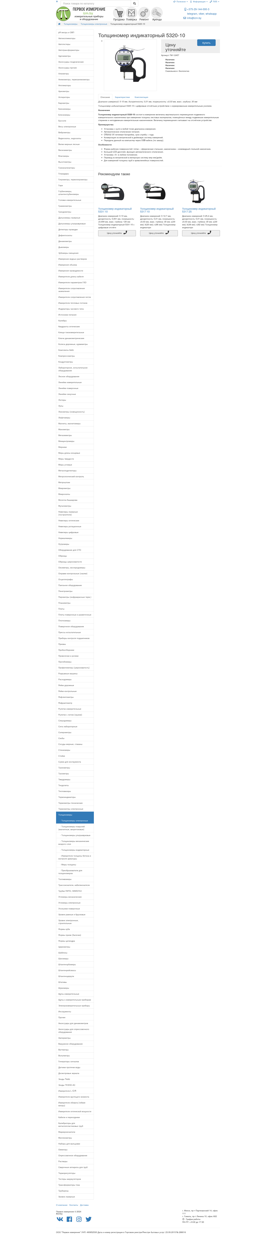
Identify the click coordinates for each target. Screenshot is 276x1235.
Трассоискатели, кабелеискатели (74, 885)
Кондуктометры (65, 361)
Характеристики (122, 97)
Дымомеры (63, 247)
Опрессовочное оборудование (72, 1155)
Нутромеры (63, 544)
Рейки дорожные (66, 685)
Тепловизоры (64, 791)
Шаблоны (62, 952)
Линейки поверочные (68, 388)
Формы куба (64, 929)
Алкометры (63, 73)
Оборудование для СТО (69, 549)
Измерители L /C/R (67, 1090)
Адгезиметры (64, 55)
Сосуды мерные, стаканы (70, 744)
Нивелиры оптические (68, 520)
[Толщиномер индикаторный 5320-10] (130, 65)
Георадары (63, 173)
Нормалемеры (65, 538)
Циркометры (64, 946)
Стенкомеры (64, 749)
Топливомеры (64, 879)
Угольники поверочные (69, 908)
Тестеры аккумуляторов (69, 1178)
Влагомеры (63, 155)
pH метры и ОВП (66, 32)
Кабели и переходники (69, 1117)
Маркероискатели (66, 1131)
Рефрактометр (65, 702)
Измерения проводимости (70, 270)
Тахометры (63, 773)
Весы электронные (67, 126)
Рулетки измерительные (69, 708)
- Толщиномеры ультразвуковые (74, 835)
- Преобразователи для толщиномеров (70, 872)
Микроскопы (64, 494)
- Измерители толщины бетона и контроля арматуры (74, 857)
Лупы (60, 405)
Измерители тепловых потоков (72, 302)
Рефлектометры (66, 697)
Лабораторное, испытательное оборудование (73, 369)
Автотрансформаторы (68, 50)
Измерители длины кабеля (71, 276)
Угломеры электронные (69, 902)
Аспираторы (64, 97)
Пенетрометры (65, 591)
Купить (206, 42)
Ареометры (63, 91)
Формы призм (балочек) (69, 934)
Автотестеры (64, 44)
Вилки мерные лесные (69, 144)
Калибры (62, 320)
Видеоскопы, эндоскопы (69, 138)
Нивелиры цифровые (68, 532)
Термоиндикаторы (67, 797)
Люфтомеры (64, 417)
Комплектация (141, 97)
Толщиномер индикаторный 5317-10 (157, 210)
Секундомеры (64, 720)
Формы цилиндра (66, 940)
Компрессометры (66, 355)
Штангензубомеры (67, 964)
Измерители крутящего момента (73, 1096)
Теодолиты (63, 785)
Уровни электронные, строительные (68, 922)
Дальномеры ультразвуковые (72, 223)
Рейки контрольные (67, 691)
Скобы (61, 738)
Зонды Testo (64, 1079)
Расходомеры (64, 679)
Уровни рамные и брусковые (71, 914)
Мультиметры (64, 505)
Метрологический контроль (71, 476)
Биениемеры (64, 108)
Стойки (61, 755)
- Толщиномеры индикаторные (73, 849)
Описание (105, 97)
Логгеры (62, 399)
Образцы (62, 555)
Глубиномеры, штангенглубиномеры (68, 192)
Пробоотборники (66, 649)
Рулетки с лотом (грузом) (70, 714)
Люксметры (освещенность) (71, 411)
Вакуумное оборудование (70, 1043)
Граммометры (65, 205)
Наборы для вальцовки (69, 1143)
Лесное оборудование (68, 376)
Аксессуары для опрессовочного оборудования (73, 1030)
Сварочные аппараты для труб (73, 1167)
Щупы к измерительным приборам (74, 999)
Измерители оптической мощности (74, 1111)
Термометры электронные (70, 808)
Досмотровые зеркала (68, 1073)
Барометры (63, 102)
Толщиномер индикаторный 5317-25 (199, 210)
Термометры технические (70, 802)
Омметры (62, 1149)
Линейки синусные (67, 394)
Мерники (62, 446)
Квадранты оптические (69, 326)
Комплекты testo (66, 349)
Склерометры (64, 732)
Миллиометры (65, 1137)
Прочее (61, 1017)
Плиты (61, 608)
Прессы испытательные (69, 632)
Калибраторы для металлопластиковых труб (70, 1124)
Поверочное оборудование (71, 626)
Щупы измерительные (68, 993)
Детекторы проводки (68, 229)
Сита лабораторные (67, 726)
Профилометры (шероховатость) (74, 667)
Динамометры (65, 241)
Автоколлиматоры (66, 38)
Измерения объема (67, 264)
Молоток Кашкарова (67, 499)
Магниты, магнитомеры (69, 423)
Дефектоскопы (65, 235)
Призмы (62, 644)
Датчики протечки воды (69, 1067)
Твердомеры (64, 779)
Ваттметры (63, 1049)
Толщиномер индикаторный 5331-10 (115, 210)
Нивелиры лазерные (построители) (68, 513)
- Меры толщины (67, 864)
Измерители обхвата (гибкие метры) (71, 1104)
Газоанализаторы (66, 167)
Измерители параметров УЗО (72, 282)
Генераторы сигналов (68, 1061)
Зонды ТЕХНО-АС (66, 1084)
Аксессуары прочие (67, 67)
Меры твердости (66, 458)
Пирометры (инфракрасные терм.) (74, 596)
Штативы (62, 982)
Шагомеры (63, 958)
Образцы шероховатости (70, 561)
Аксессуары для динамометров (73, 1023)
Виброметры (64, 132)
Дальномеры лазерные (69, 217)
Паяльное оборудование (70, 585)
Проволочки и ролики (68, 655)
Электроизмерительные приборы (74, 1005)
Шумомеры (63, 987)
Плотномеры (64, 620)
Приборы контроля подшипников (73, 638)
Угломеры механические (70, 896)
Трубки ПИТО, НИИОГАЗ (70, 890)
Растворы (62, 1161)
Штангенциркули (66, 976)
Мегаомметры (65, 435)
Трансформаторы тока (69, 1184)
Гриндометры (64, 211)
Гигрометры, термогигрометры (72, 179)
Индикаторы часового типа (71, 308)
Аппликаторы (64, 85)
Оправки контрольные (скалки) (72, 573)
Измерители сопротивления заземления (71, 289)
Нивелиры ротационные (69, 526)
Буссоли (62, 120)
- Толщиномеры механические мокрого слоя (73, 842)
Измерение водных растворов (72, 258)
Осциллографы (65, 579)
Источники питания (67, 314)
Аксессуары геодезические (71, 61)
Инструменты (64, 1011)
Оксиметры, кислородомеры (71, 567)
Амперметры (64, 1037)
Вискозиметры (65, 150)
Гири (60, 185)
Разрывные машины (67, 673)
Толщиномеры (65, 814)
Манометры (64, 429)
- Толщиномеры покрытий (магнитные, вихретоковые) (71, 828)
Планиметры (64, 602)
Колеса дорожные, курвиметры (73, 344)
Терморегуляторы (66, 1173)
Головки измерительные (69, 199)
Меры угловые (65, 464)
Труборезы (63, 1190)
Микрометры (64, 488)
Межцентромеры (66, 441)
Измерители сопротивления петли (74, 297)
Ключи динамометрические (71, 338)
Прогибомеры (64, 661)
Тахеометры (64, 767)
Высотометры (64, 161)
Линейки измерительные (70, 382)
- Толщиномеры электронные (73, 820)
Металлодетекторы (67, 470)
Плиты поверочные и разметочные (74, 614)
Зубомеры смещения (68, 252)
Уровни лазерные (66, 1196)
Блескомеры (64, 114)
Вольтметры (64, 1055)
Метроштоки (64, 482)
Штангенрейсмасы (67, 970)
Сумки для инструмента (69, 761)
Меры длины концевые (69, 452)
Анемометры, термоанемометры (74, 79)
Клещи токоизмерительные (71, 332)
